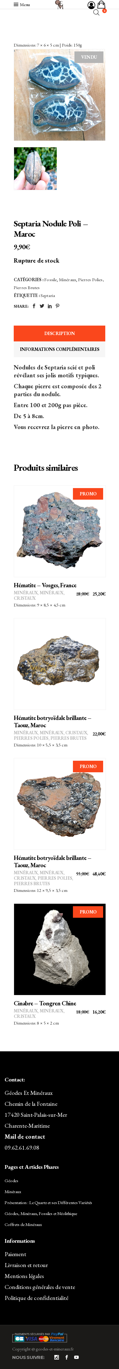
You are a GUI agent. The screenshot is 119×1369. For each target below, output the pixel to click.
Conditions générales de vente (40, 1287)
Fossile (50, 279)
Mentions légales (24, 1276)
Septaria (48, 295)
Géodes (11, 1180)
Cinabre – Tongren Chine (45, 1003)
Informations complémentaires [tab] (59, 349)
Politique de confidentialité (36, 1298)
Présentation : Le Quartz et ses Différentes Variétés (48, 1202)
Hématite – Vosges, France (45, 585)
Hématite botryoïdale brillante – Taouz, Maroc (52, 721)
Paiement (15, 1254)
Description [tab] (59, 333)
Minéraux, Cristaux (63, 732)
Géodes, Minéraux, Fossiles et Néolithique (41, 1213)
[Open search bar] (96, 12)
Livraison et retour (26, 1265)
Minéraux (67, 279)
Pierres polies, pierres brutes (50, 738)
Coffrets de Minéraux (23, 1224)
